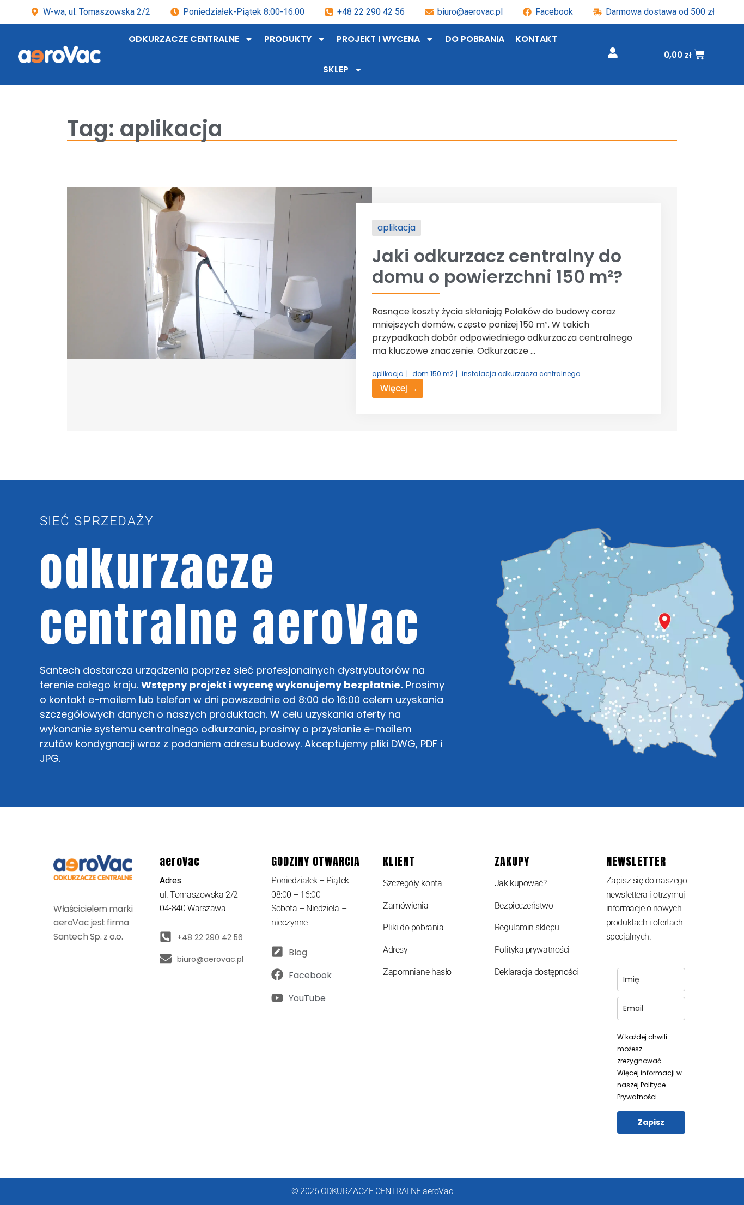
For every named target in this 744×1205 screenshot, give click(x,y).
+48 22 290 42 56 (371, 12)
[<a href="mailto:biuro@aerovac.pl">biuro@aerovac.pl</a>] (166, 959)
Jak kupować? (521, 883)
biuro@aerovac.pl (470, 12)
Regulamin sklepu (527, 927)
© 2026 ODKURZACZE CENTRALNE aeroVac (372, 1191)
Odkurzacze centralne (184, 39)
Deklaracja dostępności (536, 972)
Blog (298, 952)
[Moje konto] (612, 52)
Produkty (288, 39)
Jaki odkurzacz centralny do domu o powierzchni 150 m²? (497, 266)
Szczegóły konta (412, 883)
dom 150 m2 (433, 373)
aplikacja (396, 227)
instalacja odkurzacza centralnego (521, 373)
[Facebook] (277, 974)
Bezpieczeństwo (524, 905)
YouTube (307, 998)
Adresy (395, 949)
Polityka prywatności (532, 949)
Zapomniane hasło (417, 972)
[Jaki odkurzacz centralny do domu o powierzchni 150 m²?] (219, 355)
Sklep (336, 69)
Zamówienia (406, 905)
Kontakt (536, 39)
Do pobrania (474, 39)
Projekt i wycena (378, 39)
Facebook (310, 975)
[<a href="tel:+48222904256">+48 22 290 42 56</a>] (166, 937)
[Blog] (277, 952)
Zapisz (651, 1122)
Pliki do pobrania (413, 927)
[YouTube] (277, 998)
